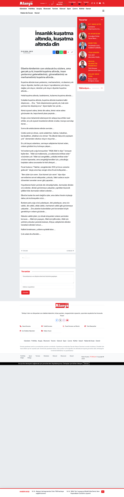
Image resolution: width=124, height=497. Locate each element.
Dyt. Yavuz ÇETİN (94, 24)
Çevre (75, 9)
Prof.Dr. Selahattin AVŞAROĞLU (92, 64)
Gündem (23, 9)
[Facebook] (56, 320)
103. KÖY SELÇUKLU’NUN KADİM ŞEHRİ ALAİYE (93, 56)
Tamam (86, 363)
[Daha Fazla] (65, 52)
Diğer (22, 358)
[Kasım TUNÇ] (83, 45)
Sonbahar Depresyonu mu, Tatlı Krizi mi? (94, 28)
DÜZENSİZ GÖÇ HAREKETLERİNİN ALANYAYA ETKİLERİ (95, 47)
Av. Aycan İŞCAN (94, 33)
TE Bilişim (93, 356)
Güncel (62, 9)
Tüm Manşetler (91, 326)
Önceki (25, 251)
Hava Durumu (26, 326)
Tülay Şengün (93, 52)
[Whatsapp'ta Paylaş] (61, 52)
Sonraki (70, 251)
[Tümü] (102, 20)
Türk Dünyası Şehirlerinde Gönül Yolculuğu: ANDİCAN (95, 70)
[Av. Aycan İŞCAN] (83, 36)
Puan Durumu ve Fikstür (72, 326)
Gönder (25, 292)
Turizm (55, 9)
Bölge (29, 358)
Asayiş (39, 9)
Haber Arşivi (47, 331)
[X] (60, 320)
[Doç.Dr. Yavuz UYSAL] (83, 77)
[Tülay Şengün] (83, 55)
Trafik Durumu (47, 326)
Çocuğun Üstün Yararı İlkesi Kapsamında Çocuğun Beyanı (94, 37)
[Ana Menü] (103, 11)
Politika (31, 9)
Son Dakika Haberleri (28, 331)
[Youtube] (67, 320)
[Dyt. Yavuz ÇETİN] (83, 26)
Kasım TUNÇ (92, 43)
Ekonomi (47, 9)
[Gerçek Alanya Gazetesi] (26, 3)
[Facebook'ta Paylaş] (54, 52)
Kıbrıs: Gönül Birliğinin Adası (93, 80)
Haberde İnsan (26, 13)
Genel (37, 13)
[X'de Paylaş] (57, 52)
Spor (69, 9)
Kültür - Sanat (85, 9)
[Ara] (103, 3)
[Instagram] (63, 320)
